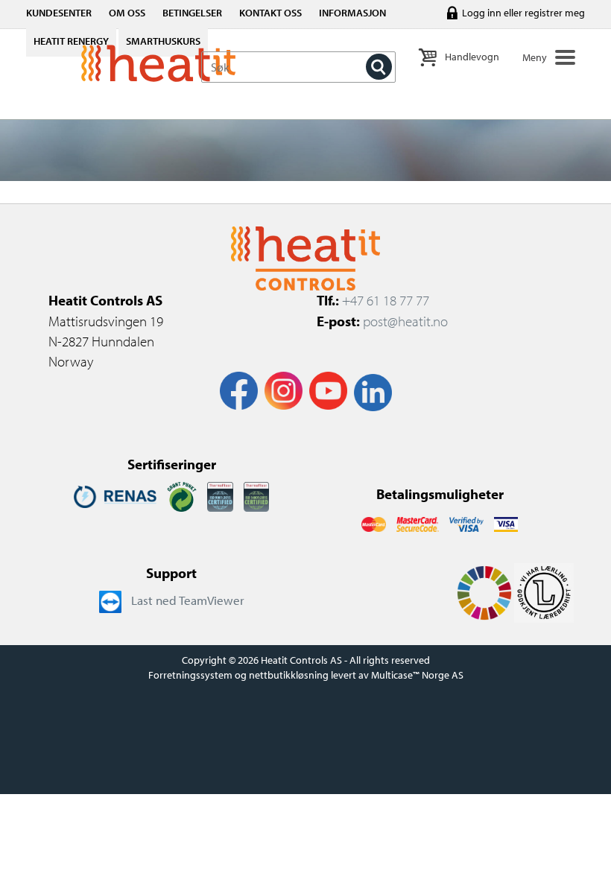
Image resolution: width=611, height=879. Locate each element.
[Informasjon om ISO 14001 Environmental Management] (257, 495)
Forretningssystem (190, 675)
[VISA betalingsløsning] (466, 523)
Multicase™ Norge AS (417, 675)
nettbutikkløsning (289, 675)
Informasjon (352, 12)
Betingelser (192, 12)
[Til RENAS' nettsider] (115, 495)
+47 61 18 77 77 (385, 300)
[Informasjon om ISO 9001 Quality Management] (220, 495)
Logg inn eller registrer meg (523, 12)
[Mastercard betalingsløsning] (373, 523)
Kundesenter (59, 12)
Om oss (127, 12)
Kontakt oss (270, 12)
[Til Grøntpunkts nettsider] (182, 495)
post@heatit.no (405, 321)
